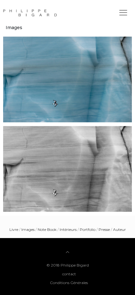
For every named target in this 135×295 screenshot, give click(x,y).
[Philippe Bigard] (69, 12)
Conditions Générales (69, 282)
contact (69, 274)
